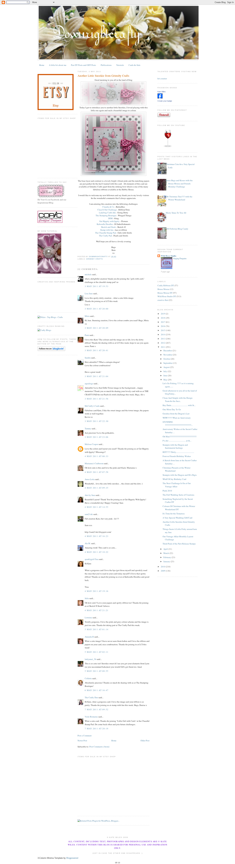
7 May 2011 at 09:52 (97, 709)
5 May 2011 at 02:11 (97, 651)
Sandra (88, 357)
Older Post (145, 740)
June (165, 375)
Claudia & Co (108, 206)
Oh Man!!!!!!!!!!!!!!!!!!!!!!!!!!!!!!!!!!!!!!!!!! (179, 436)
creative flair (162, 300)
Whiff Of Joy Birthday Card (174, 479)
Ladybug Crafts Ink (107, 212)
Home (41, 65)
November (168, 354)
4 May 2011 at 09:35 (97, 487)
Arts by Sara (90, 495)
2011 (163, 347)
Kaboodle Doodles (105, 224)
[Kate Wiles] (160, 97)
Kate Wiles (161, 92)
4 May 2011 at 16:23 (97, 536)
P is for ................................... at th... (177, 440)
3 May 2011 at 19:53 (97, 286)
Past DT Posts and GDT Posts (83, 65)
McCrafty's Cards (92, 405)
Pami (87, 335)
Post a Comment (85, 735)
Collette (88, 678)
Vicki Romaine (91, 716)
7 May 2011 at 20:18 (97, 728)
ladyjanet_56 (90, 659)
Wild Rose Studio (168, 255)
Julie (87, 598)
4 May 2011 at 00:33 (97, 456)
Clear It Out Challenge (107, 209)
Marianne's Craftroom (94, 463)
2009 (163, 570)
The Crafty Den (91, 697)
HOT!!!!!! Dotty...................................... (178, 452)
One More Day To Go (172, 409)
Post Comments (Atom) (99, 746)
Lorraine (88, 617)
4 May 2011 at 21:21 (97, 610)
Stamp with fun (106, 229)
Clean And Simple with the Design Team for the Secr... (177, 399)
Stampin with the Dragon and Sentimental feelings (175, 446)
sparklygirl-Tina (91, 559)
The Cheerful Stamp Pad (105, 232)
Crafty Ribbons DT (165, 285)
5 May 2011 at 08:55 (97, 671)
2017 (163, 322)
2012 (163, 342)
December (167, 350)
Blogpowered (72, 858)
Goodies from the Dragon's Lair (176, 413)
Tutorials (120, 65)
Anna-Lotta (90, 479)
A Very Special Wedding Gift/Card (177, 517)
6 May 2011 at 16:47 (97, 690)
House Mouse (163, 289)
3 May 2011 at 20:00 (97, 308)
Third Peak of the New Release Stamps (179, 543)
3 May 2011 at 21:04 (97, 376)
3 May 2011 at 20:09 (97, 327)
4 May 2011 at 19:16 (97, 591)
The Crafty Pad (105, 235)
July (165, 371)
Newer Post (82, 740)
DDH (110, 218)
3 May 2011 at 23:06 (97, 437)
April (165, 548)
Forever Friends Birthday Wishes (177, 456)
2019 (163, 313)
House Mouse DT (164, 292)
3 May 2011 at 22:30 (97, 421)
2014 (163, 334)
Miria (87, 316)
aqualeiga (89, 383)
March (166, 553)
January (167, 561)
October (167, 358)
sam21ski (89, 514)
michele (88, 274)
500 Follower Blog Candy (177, 228)
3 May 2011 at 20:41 (97, 350)
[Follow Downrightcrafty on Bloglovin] (51, 350)
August (166, 367)
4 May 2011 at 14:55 (97, 507)
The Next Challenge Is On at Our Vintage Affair (177, 485)
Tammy (88, 428)
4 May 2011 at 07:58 (97, 472)
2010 (163, 566)
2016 (163, 326)
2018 (163, 317)
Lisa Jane (89, 293)
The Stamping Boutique (106, 215)
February (167, 557)
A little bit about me (57, 65)
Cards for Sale (134, 65)
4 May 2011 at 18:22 (97, 552)
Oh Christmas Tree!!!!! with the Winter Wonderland (179, 198)
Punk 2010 (167, 490)
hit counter (162, 78)
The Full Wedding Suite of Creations (178, 494)
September (168, 363)
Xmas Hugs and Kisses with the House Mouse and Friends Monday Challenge (179, 183)
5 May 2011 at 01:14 (97, 629)
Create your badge (164, 101)
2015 (163, 330)
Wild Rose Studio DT (166, 296)
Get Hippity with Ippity (109, 221)
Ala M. (88, 543)
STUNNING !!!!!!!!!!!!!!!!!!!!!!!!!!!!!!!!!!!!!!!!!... (178, 423)
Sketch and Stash (108, 227)
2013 (163, 338)
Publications (106, 65)
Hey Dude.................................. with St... (179, 405)
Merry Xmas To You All (176, 212)
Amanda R (89, 636)
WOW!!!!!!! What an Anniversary (177, 417)
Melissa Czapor (91, 444)
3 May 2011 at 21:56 (97, 398)
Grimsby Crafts (94, 259)
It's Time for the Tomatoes (174, 513)
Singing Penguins (180, 258)
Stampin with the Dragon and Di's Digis (180, 474)
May (165, 379)
